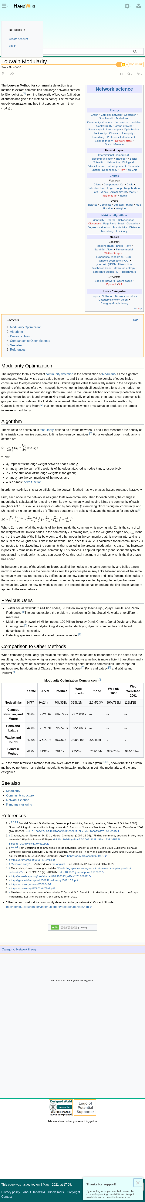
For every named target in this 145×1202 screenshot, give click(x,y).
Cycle (130, 184)
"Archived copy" (20, 863)
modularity (46, 430)
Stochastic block (101, 267)
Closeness (94, 223)
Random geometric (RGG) (113, 260)
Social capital (96, 129)
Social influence (114, 144)
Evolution (135, 122)
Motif (121, 223)
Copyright (73, 1192)
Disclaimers (56, 1192)
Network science (114, 89)
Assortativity (120, 227)
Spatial (96, 169)
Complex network (111, 114)
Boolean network (105, 280)
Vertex (104, 191)
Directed (119, 204)
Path (95, 191)
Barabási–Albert (103, 249)
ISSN (100, 839)
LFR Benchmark (126, 271)
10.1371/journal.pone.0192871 (83, 872)
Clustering (132, 223)
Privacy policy (10, 1192)
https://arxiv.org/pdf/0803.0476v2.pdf (33, 888)
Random (108, 208)
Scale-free (122, 118)
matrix (132, 191)
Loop (119, 188)
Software (107, 296)
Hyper (129, 204)
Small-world (106, 118)
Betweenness (126, 219)
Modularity (107, 231)
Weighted (121, 208)
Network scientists (126, 296)
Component (111, 184)
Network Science (17, 800)
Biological (128, 162)
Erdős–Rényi (123, 245)
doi (28, 831)
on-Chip (132, 169)
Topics (96, 296)
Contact (6, 1196)
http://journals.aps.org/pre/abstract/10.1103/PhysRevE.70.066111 (50, 876)
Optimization (131, 129)
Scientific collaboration (106, 162)
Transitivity (98, 136)
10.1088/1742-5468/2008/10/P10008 (52, 831)
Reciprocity (100, 133)
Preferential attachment (121, 136)
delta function (33, 482)
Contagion (130, 114)
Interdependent (117, 166)
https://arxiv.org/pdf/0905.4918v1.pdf (33, 859)
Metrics (106, 215)
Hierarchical (125, 264)
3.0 (12, 847)
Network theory (26, 949)
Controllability (104, 125)
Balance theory (104, 140)
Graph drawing (124, 125)
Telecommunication (101, 158)
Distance (134, 227)
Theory (114, 110)
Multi (138, 204)
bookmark (136, 64)
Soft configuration (103, 271)
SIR (120, 284)
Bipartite (92, 204)
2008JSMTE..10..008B (103, 831)
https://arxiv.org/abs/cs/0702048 (30, 884)
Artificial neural (96, 166)
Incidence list (109, 195)
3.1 (16, 847)
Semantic (134, 166)
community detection (59, 374)
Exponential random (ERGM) (113, 256)
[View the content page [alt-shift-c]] (3, 74)
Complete (105, 204)
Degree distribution (98, 227)
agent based (124, 280)
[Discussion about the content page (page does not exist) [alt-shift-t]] (12, 74)
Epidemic (111, 284)
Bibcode (83, 831)
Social (133, 158)
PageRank (109, 223)
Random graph (105, 245)
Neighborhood (132, 188)
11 (107, 762)
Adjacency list (118, 191)
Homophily (127, 133)
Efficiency (121, 231)
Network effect (123, 140)
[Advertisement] (72, 1041)
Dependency (109, 169)
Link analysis (114, 129)
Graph (94, 114)
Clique (97, 184)
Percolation (121, 122)
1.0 (12, 822)
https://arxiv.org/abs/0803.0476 (85, 855)
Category (8, 949)
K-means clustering (19, 804)
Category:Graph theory (114, 303)
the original (58, 863)
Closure (113, 133)
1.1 (16, 822)
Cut (122, 184)
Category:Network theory (113, 299)
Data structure (96, 188)
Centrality (98, 219)
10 (99, 679)
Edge (110, 188)
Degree (111, 219)
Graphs (114, 175)
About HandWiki (34, 1192)
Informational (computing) (113, 154)
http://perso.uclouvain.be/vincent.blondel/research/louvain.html (47, 906)
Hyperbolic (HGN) (105, 264)
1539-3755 (110, 839)
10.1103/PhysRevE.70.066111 (75, 839)
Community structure (99, 122)
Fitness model (124, 249)
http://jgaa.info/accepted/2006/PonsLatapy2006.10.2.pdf (44, 880)
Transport (121, 158)
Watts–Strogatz (113, 253)
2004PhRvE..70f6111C (33, 843)
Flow (122, 169)
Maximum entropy (124, 267)
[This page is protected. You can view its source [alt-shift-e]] (122, 74)
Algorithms (120, 215)
